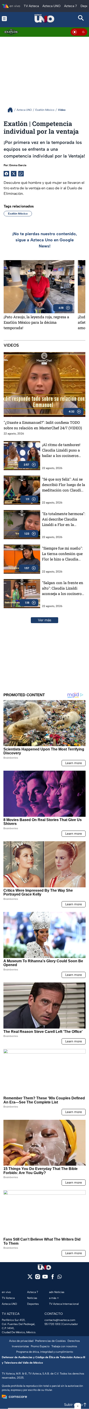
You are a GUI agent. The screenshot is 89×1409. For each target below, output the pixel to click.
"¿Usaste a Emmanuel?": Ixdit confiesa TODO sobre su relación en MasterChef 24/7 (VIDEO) (43, 425)
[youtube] (45, 1278)
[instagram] (37, 1278)
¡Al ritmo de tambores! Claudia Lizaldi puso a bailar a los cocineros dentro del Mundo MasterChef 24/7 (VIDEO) (63, 450)
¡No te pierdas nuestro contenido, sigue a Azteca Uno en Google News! (44, 240)
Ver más (44, 620)
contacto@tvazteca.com (59, 1320)
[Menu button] (8, 18)
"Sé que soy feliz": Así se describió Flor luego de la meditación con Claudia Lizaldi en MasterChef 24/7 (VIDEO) (63, 485)
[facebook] (52, 1278)
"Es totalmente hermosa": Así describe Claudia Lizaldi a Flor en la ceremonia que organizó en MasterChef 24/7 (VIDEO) (63, 519)
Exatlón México (18, 213)
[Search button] (81, 18)
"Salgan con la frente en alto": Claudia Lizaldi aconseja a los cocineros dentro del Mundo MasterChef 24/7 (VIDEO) (63, 588)
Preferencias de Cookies (50, 1340)
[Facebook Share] (6, 173)
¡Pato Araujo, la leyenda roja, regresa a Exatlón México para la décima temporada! (36, 322)
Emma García (17, 165)
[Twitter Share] (13, 173)
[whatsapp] (59, 1278)
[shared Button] (21, 173)
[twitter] (30, 1278)
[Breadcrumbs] (12, 110)
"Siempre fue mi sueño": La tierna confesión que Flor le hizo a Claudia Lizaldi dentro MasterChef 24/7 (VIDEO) (63, 554)
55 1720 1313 (52, 1324)
